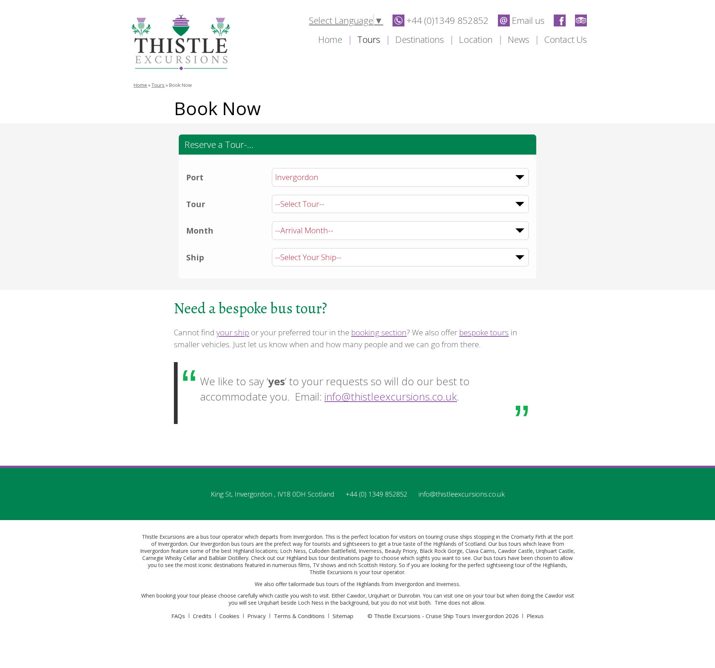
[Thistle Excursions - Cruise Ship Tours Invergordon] (180, 42)
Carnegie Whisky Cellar (169, 557)
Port (194, 177)
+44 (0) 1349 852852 (376, 494)
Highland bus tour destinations (323, 557)
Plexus (535, 616)
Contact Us (565, 39)
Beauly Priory (401, 550)
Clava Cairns (480, 550)
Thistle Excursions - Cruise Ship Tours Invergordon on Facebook (560, 20)
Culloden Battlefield (332, 550)
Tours (368, 39)
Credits (202, 616)
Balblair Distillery (228, 557)
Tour (195, 204)
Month (199, 230)
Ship (195, 257)
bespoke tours (484, 332)
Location (476, 39)
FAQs (178, 616)
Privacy (256, 616)
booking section (379, 332)
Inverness (370, 550)
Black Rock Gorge (441, 550)
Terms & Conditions (299, 616)
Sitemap (343, 616)
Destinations (419, 39)
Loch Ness (293, 550)
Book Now (180, 85)
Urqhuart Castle (554, 550)
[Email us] (521, 19)
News (518, 39)
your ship (232, 332)
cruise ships (458, 536)
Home (330, 39)
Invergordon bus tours (227, 543)
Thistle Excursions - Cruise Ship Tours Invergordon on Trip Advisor (581, 20)
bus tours (327, 584)
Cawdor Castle (515, 550)
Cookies (229, 616)
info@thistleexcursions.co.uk (390, 396)
